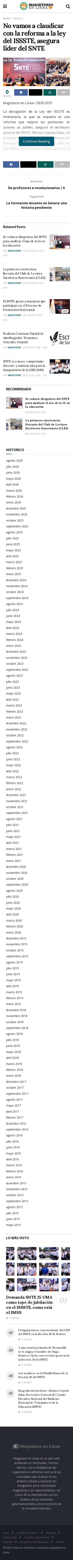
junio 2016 (13, 1147)
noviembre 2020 (16, 873)
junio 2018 (13, 1046)
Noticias (18, 18)
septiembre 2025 (17, 526)
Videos (60, 1542)
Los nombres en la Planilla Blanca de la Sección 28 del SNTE (43, 1375)
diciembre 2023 (16, 651)
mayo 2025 (13, 550)
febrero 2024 (14, 640)
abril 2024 (12, 628)
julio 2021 (12, 825)
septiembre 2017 (17, 1094)
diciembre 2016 (16, 1123)
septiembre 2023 (17, 670)
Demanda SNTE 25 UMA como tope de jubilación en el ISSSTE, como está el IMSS (29, 1305)
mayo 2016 (13, 1153)
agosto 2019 (14, 962)
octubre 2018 (15, 1022)
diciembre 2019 (16, 938)
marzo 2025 (14, 562)
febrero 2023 (14, 711)
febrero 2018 (14, 1070)
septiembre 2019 (17, 956)
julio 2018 (12, 1040)
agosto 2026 (14, 460)
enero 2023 (13, 717)
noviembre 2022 (16, 729)
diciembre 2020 (16, 867)
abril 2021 (12, 843)
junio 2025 (13, 544)
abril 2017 (12, 1111)
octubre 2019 (15, 950)
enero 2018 (13, 1076)
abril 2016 (12, 1159)
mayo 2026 (13, 478)
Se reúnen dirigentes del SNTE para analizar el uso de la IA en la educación (25, 241)
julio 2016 (12, 1141)
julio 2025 (12, 538)
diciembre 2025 (16, 508)
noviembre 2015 (16, 1189)
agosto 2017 (14, 1099)
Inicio (6, 1533)
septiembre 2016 (17, 1129)
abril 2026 (12, 484)
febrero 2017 (14, 1117)
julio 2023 (12, 682)
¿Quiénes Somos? (28, 1533)
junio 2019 (13, 974)
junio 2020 (13, 902)
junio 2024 (13, 616)
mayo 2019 (13, 980)
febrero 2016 (14, 1171)
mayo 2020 (13, 908)
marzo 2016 (14, 1165)
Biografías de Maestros (34, 1542)
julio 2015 (12, 1213)
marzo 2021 (14, 849)
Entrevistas (10, 1537)
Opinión (8, 1542)
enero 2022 (13, 789)
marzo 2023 (14, 705)
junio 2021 (13, 831)
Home (6, 18)
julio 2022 (12, 753)
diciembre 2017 (16, 1082)
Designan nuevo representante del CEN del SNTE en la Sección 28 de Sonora (44, 1332)
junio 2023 (13, 687)
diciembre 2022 (16, 723)
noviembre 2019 (16, 944)
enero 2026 (13, 502)
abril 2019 (12, 986)
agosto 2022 (14, 747)
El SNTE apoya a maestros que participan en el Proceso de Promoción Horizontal (24, 305)
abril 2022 (12, 771)
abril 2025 (12, 556)
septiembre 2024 (17, 598)
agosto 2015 (14, 1207)
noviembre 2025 (16, 514)
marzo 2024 (14, 634)
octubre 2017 (15, 1087)
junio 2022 (13, 759)
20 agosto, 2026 (34, 250)
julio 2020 (12, 896)
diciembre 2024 (16, 580)
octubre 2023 (15, 663)
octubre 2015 (15, 1195)
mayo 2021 (13, 837)
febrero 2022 (14, 783)
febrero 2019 (14, 998)
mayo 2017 (13, 1105)
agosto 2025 (14, 532)
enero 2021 (13, 861)
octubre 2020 (15, 879)
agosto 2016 (14, 1135)
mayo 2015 (13, 1225)
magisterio (14, 250)
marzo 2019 (14, 992)
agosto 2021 (14, 819)
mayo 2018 (13, 1052)
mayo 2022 (13, 765)
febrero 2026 (14, 496)
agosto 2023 (14, 675)
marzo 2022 (14, 777)
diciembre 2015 (16, 1183)
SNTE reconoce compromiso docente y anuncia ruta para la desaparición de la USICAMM (24, 365)
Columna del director (37, 1537)
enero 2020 (13, 932)
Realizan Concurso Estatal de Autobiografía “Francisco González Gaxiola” (23, 338)
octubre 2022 (15, 735)
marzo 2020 (14, 920)
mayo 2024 (13, 622)
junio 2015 (13, 1219)
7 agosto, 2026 (33, 315)
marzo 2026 (14, 490)
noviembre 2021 (16, 801)
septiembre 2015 (17, 1201)
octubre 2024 (15, 592)
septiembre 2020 (17, 884)
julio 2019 (12, 968)
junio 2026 (13, 472)
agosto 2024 (14, 604)
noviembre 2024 (16, 586)
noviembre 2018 (16, 1016)
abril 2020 (12, 914)
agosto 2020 (14, 891)
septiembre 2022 (17, 741)
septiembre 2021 (17, 813)
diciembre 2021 (16, 795)
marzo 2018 (14, 1064)
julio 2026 (12, 466)
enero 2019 (13, 1004)
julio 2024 (12, 610)
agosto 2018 (14, 1034)
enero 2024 (13, 646)
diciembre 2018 (16, 1010)
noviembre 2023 (16, 658)
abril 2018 (12, 1058)
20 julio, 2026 (33, 347)
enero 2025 (13, 574)
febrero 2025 (14, 568)
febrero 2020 (14, 926)
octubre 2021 (15, 807)
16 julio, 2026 (33, 375)
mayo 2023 (13, 693)
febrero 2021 (14, 855)
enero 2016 (13, 1177)
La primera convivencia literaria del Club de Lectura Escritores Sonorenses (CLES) (24, 273)
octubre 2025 (15, 520)
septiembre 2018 (17, 1028)
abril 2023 (12, 699)
